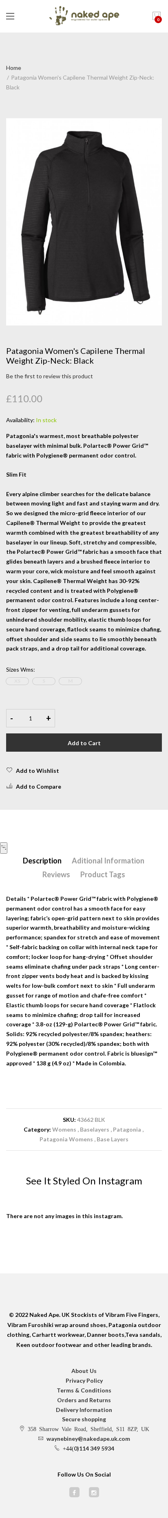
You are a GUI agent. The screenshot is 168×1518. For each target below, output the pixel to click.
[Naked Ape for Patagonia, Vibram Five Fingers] (84, 16)
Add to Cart (84, 742)
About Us (84, 1370)
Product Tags (102, 874)
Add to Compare (38, 786)
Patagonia (127, 1129)
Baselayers (94, 1129)
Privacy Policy (84, 1380)
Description (42, 860)
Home (13, 67)
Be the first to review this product (49, 376)
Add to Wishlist (37, 770)
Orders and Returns (84, 1400)
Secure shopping (84, 1419)
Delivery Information (84, 1409)
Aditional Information (108, 860)
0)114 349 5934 (94, 1448)
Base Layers (112, 1139)
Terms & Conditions (84, 1390)
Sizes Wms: (20, 669)
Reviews (56, 874)
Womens (64, 1129)
